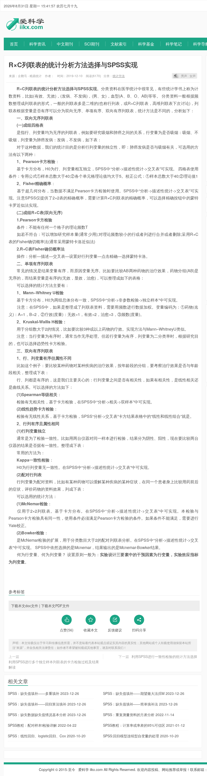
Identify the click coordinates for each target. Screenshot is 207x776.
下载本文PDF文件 (55, 605)
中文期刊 (65, 43)
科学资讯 (37, 43)
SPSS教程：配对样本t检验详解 (42, 725)
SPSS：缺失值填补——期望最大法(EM (143, 693)
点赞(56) (66, 629)
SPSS (83, 89)
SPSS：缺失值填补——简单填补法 (140, 703)
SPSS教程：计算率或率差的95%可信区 (144, 725)
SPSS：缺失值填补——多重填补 (43, 693)
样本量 (72, 234)
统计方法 (119, 76)
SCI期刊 (91, 43)
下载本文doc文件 (24, 605)
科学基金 (146, 43)
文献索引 (119, 43)
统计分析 (49, 89)
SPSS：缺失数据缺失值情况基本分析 (47, 714)
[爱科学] (25, 29)
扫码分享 (139, 629)
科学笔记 (174, 43)
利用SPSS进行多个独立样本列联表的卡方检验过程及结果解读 (54, 664)
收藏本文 (91, 629)
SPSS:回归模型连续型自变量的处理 (141, 735)
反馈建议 (115, 629)
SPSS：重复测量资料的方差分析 (138, 714)
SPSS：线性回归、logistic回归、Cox (47, 735)
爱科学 (83, 769)
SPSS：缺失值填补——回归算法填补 (47, 703)
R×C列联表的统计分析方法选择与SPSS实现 (73, 64)
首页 (14, 43)
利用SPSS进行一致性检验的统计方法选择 (164, 656)
